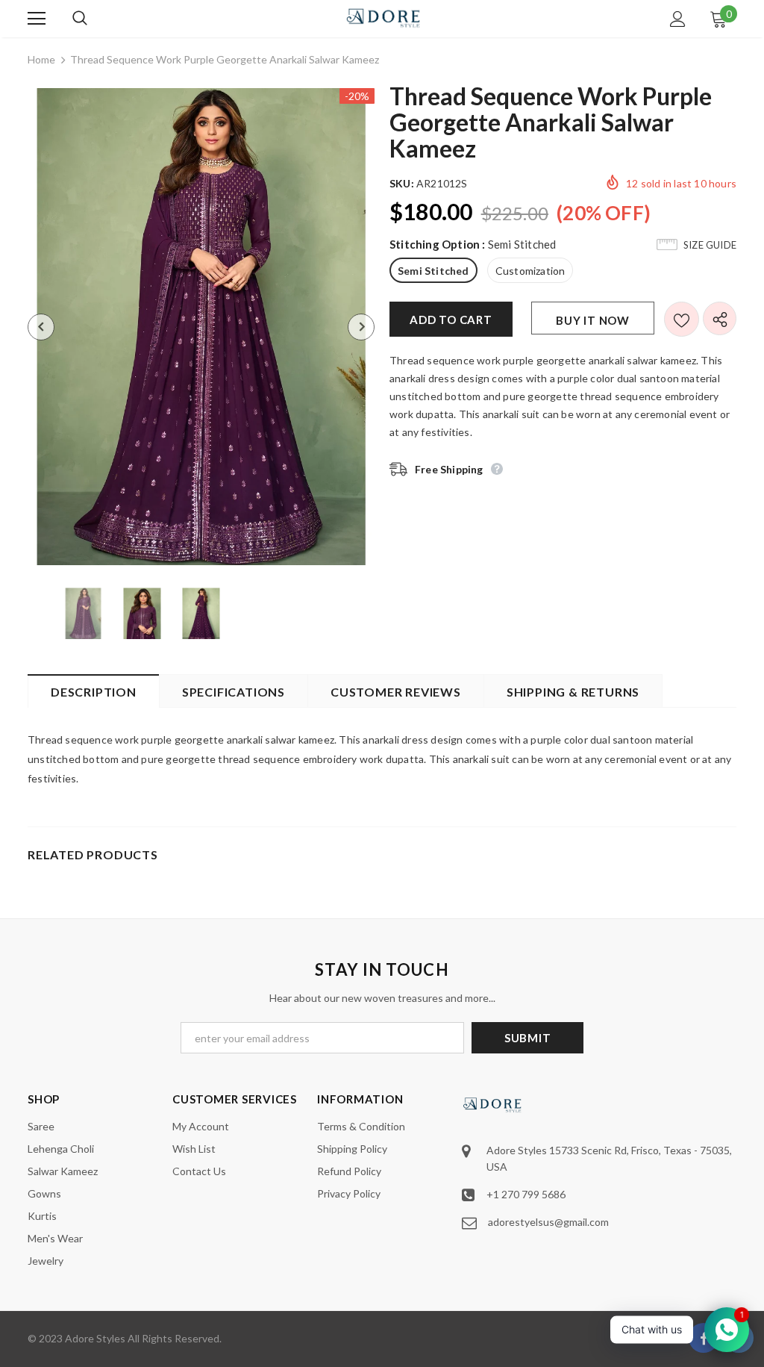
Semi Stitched (433, 270)
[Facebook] (703, 1338)
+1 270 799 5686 (526, 1194)
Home (41, 59)
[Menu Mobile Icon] (37, 19)
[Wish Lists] (681, 319)
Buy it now (593, 320)
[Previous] (41, 327)
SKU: (401, 183)
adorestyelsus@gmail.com (548, 1221)
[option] (201, 326)
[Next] (361, 327)
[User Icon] (678, 19)
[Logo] (384, 17)
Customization (530, 270)
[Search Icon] (94, 18)
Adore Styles (95, 1338)
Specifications (233, 692)
